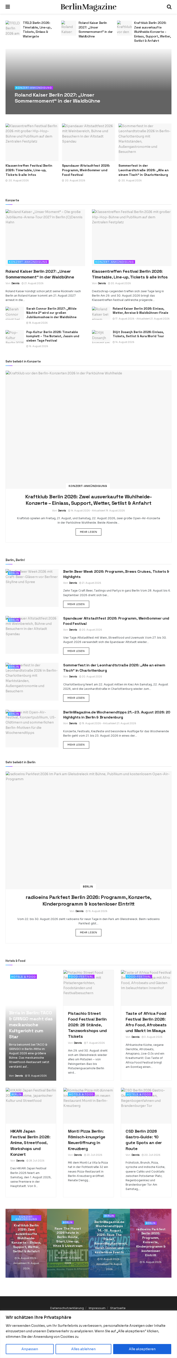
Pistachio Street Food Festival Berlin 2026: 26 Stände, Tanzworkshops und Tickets (87, 1025)
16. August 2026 (38, 346)
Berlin (14, 573)
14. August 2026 (124, 342)
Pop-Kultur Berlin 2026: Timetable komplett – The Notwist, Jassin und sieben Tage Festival (52, 336)
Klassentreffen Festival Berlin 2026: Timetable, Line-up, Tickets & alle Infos (29, 170)
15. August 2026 (97, 911)
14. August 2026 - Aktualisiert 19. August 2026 (97, 510)
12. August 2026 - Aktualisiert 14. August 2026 (109, 1264)
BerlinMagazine (88, 7)
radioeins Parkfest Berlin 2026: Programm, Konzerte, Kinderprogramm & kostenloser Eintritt (88, 900)
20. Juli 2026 (152, 1154)
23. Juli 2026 (94, 1154)
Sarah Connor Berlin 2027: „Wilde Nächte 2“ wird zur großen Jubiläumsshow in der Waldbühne (51, 313)
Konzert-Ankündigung (34, 87)
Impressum (97, 1308)
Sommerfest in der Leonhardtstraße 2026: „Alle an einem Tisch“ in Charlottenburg (143, 170)
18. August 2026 (38, 322)
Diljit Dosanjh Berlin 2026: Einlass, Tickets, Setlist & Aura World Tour (155, 27)
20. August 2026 (120, 283)
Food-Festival (81, 976)
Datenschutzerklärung (67, 1308)
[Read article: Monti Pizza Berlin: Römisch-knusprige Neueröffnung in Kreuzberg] (88, 1106)
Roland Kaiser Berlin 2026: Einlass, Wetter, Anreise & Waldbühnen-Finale (140, 311)
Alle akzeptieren (142, 1349)
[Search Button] (169, 7)
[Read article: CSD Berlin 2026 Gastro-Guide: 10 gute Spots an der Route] (146, 1106)
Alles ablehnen (83, 1349)
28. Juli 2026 (36, 1160)
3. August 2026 (153, 1036)
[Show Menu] (8, 7)
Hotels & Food (23, 976)
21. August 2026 (43, 109)
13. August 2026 (37, 1075)
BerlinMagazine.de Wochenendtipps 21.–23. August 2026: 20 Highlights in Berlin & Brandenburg (116, 715)
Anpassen (29, 1349)
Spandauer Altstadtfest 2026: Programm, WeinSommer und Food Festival (86, 170)
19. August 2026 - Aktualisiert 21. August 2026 (108, 723)
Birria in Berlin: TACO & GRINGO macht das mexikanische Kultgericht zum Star (31, 1025)
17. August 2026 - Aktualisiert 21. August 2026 (142, 318)
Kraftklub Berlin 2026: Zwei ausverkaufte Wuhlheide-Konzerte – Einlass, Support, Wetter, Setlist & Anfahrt (99, 32)
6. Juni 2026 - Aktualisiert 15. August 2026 (68, 1258)
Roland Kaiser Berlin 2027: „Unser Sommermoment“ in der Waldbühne (43, 29)
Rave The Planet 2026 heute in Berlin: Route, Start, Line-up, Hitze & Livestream (68, 1237)
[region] (88, 1334)
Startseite (118, 1308)
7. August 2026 (95, 1042)
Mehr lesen (91, 531)
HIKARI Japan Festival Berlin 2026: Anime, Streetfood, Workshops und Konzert (30, 1142)
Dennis (25, 109)
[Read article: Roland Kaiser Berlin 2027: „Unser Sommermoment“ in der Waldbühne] (15, 28)
